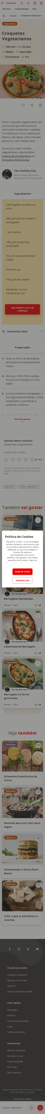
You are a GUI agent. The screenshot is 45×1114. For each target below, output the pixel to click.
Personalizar (22, 580)
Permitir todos (22, 571)
